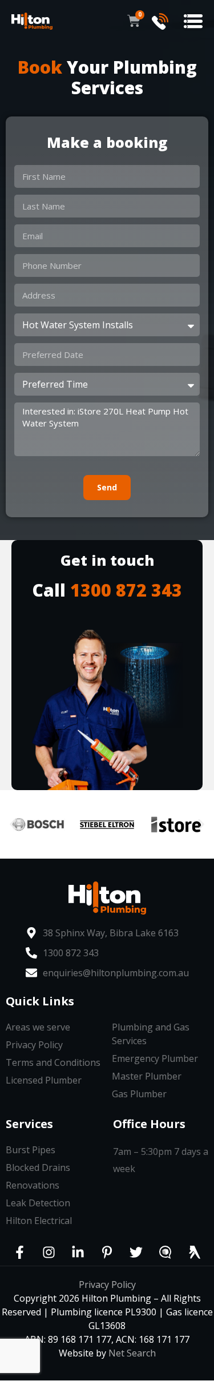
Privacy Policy (107, 1284)
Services (29, 1124)
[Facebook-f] (20, 1252)
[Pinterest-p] (107, 1252)
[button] (193, 21)
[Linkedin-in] (78, 1252)
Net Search (132, 1353)
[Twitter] (136, 1252)
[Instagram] (49, 1252)
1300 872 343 (126, 590)
